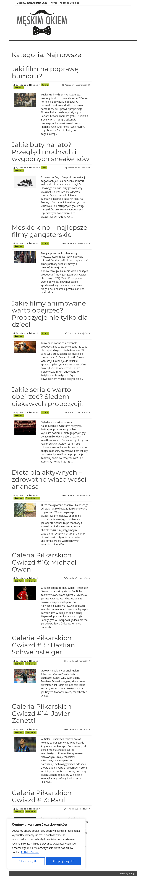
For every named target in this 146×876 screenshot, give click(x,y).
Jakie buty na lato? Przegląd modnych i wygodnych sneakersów (50, 152)
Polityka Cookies (69, 2)
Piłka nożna (31, 581)
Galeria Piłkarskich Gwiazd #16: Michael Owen (44, 562)
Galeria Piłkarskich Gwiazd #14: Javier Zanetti (42, 713)
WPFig (131, 873)
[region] (46, 843)
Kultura (45, 85)
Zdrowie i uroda (32, 498)
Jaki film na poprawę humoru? (45, 72)
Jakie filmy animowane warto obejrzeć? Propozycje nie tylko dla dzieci (50, 313)
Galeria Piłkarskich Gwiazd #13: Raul (42, 796)
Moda (44, 167)
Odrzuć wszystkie (28, 861)
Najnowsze (19, 87)
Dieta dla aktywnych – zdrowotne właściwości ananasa (49, 479)
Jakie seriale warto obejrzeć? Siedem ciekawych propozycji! (47, 397)
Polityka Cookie (30, 852)
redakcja (23, 84)
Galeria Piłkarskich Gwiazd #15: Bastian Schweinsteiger (43, 645)
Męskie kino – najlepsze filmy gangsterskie (49, 230)
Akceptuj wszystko (63, 861)
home (54, 2)
